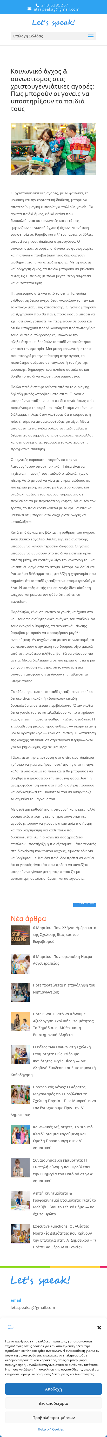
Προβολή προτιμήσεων (53, 1417)
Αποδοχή (53, 1389)
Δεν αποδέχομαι (53, 1403)
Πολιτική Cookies (51, 1429)
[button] (99, 1327)
